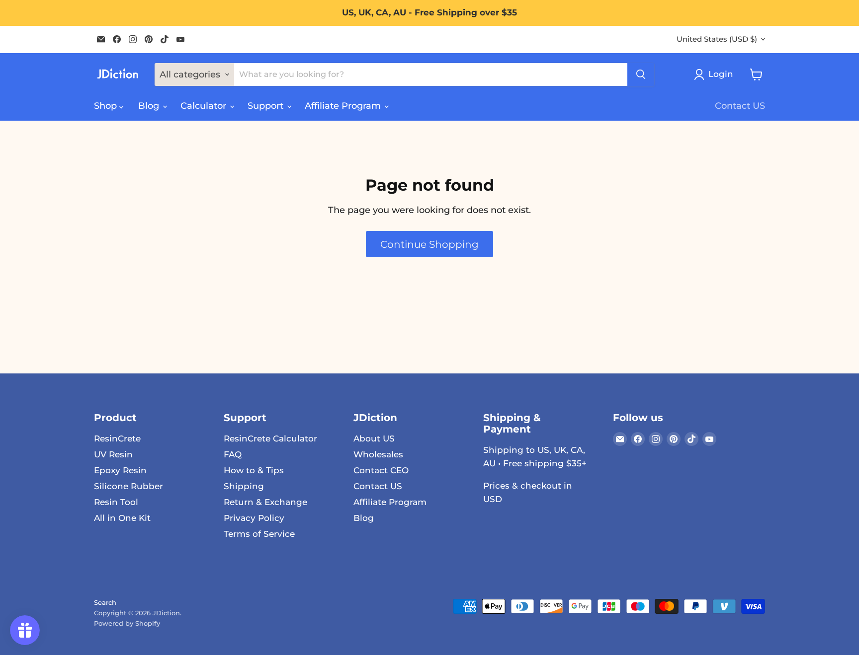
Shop (106, 105)
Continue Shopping (429, 244)
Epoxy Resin (120, 470)
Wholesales (378, 454)
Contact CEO (381, 470)
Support (267, 105)
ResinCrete (117, 438)
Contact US (740, 105)
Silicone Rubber (128, 486)
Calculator (204, 105)
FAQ (233, 454)
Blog (150, 105)
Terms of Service (259, 534)
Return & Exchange (265, 502)
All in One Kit (122, 518)
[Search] (640, 74)
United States (717, 39)
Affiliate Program (344, 105)
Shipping (244, 486)
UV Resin (113, 454)
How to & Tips (254, 470)
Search (105, 602)
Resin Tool (116, 502)
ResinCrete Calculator (270, 438)
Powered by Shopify (127, 623)
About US (374, 438)
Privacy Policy (254, 518)
